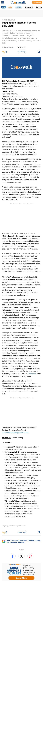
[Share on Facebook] (13, 556)
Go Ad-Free (37, 2)
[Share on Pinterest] (30, 556)
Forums (19, 7)
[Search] (3, 7)
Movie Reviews (8, 20)
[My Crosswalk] (4, 51)
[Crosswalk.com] (18, 2)
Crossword (29, 7)
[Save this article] (39, 52)
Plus (10, 7)
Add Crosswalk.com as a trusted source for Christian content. (23, 542)
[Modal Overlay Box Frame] (21, 572)
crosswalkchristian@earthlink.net (15, 433)
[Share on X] (21, 556)
